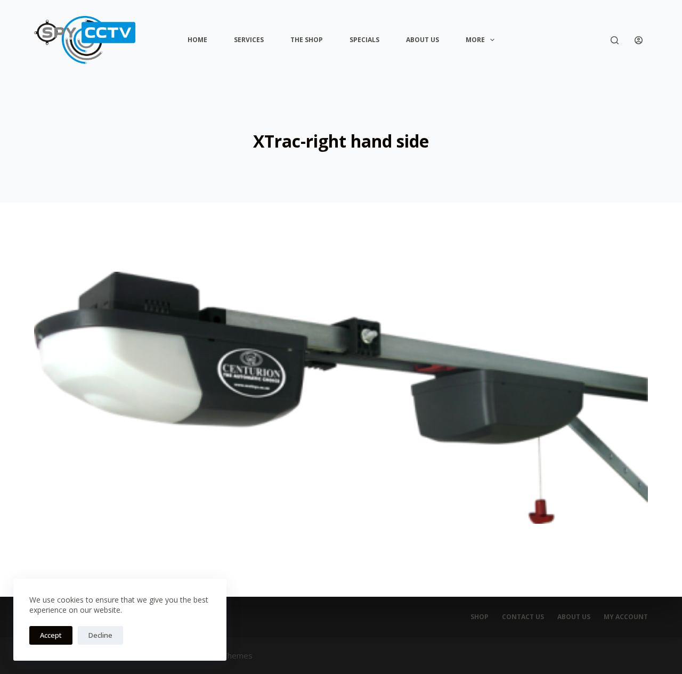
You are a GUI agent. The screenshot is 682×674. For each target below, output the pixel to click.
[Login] (639, 40)
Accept (51, 635)
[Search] (615, 40)
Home (197, 39)
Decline (100, 635)
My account (626, 617)
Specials (364, 39)
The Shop (306, 39)
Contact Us (523, 617)
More (475, 39)
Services (249, 39)
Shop (479, 617)
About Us (422, 39)
